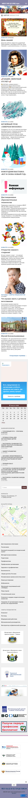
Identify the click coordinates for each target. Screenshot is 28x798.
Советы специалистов (17, 295)
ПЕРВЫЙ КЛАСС (8, 463)
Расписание (5, 547)
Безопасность (5, 570)
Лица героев (5, 591)
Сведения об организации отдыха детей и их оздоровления (12, 602)
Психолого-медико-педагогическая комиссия (13, 598)
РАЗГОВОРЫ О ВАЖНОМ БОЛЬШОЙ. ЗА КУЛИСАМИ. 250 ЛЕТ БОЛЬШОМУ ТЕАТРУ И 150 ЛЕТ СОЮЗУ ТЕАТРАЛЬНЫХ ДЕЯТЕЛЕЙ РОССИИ (13, 470)
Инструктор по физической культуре (13, 625)
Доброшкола (5, 583)
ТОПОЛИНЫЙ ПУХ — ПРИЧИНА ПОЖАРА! (12, 432)
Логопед (4, 295)
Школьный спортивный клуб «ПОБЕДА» (10, 587)
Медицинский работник (9, 619)
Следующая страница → (18, 355)
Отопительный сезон (8, 594)
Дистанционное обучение (9, 544)
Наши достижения (7, 580)
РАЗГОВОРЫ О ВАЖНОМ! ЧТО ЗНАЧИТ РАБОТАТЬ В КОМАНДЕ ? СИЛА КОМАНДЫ (12, 445)
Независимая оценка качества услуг (13, 577)
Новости (4, 37)
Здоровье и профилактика (9, 567)
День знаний (7, 40)
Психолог (4, 612)
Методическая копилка (8, 555)
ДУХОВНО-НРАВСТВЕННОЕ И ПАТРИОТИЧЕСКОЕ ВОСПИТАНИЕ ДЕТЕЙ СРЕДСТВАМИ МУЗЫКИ (12, 457)
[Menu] (26, 3)
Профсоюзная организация (10, 564)
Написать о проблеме (14, 396)
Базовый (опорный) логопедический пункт (13, 551)
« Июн (3, 422)
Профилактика (6, 561)
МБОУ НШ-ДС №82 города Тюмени (11, 3)
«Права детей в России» (8, 573)
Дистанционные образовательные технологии (9, 200)
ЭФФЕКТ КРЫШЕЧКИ (9, 451)
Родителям (4, 558)
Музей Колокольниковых (12, 336)
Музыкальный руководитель (10, 622)
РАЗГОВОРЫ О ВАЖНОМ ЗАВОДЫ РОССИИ (13, 478)
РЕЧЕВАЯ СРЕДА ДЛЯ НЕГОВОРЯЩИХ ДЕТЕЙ (8, 438)
